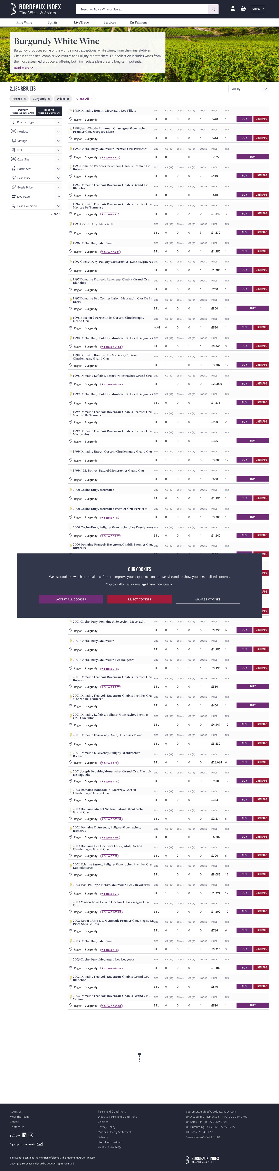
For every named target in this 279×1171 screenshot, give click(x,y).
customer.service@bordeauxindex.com (211, 1111)
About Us (16, 1111)
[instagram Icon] (31, 1135)
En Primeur (138, 22)
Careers (15, 1122)
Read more (21, 67)
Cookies (103, 1122)
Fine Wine (24, 22)
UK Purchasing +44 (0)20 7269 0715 (210, 1127)
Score (107, 157)
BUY (244, 119)
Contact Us (17, 1127)
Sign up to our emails (23, 1144)
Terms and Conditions (112, 1111)
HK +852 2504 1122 (199, 1132)
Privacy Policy (106, 1127)
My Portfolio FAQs (110, 1147)
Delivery (103, 1137)
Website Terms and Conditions (117, 1116)
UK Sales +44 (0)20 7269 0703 (207, 1122)
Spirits (53, 22)
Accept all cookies (71, 599)
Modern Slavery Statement (114, 1132)
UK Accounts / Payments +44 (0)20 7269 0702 (217, 1116)
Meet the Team (19, 1116)
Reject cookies (139, 599)
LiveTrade (81, 22)
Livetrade (261, 118)
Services (110, 22)
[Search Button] (213, 9)
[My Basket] (243, 8)
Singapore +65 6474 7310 (203, 1137)
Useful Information (109, 1142)
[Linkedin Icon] (24, 1135)
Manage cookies (207, 599)
